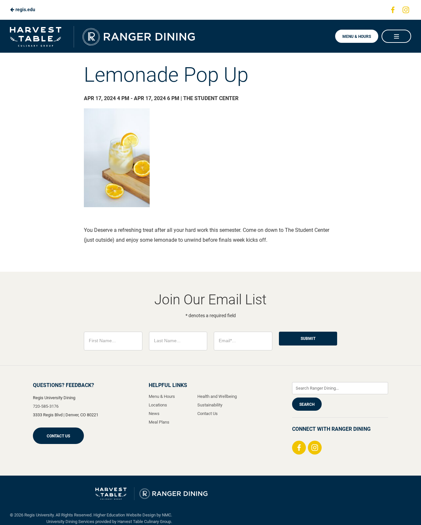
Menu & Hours (356, 36)
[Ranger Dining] (151, 493)
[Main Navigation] (396, 36)
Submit (308, 338)
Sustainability (209, 404)
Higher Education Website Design (124, 514)
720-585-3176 (46, 406)
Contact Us (58, 436)
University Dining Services (70, 521)
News (154, 413)
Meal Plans (159, 422)
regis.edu (24, 9)
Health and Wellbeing (217, 396)
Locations (158, 404)
